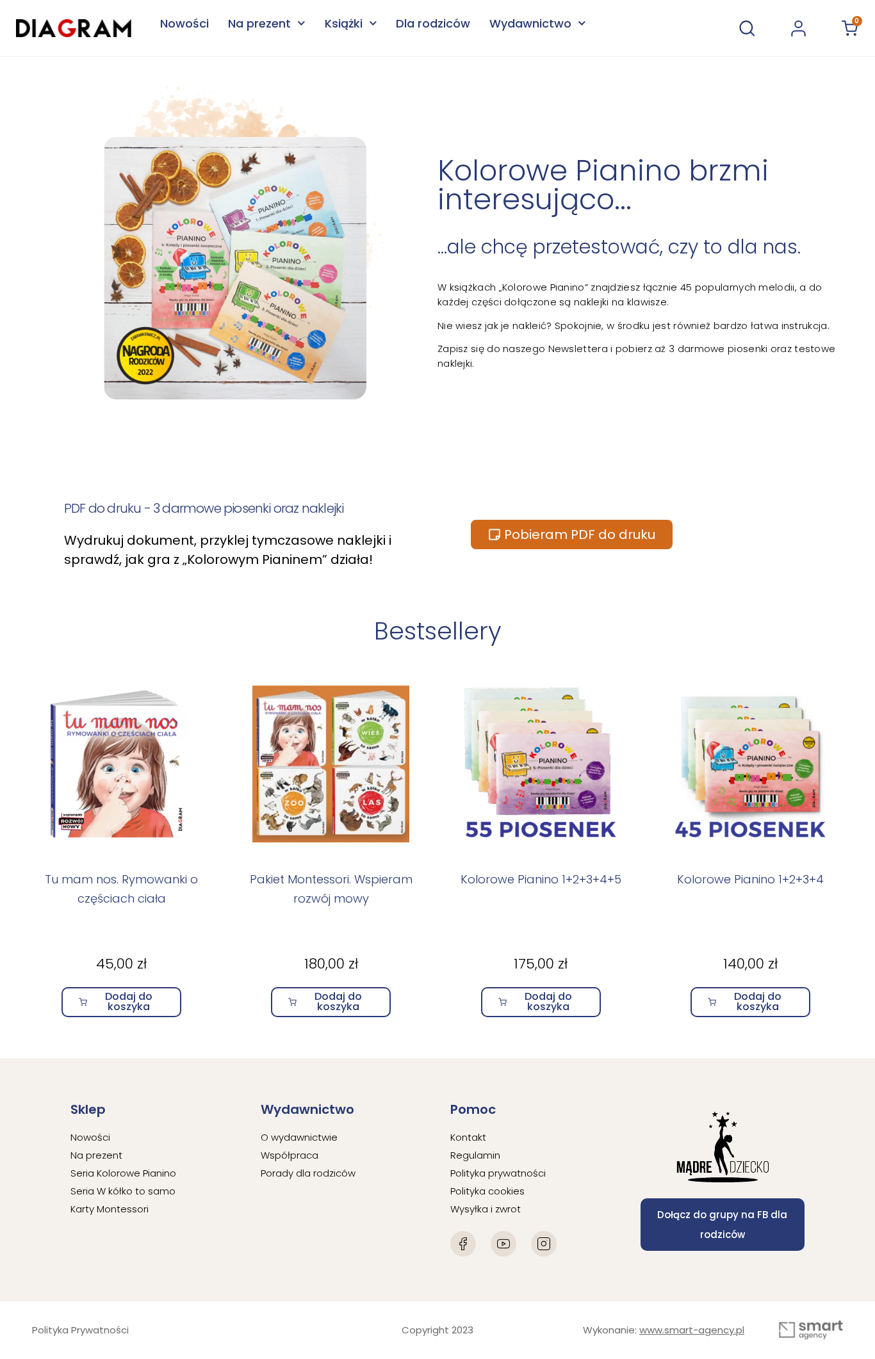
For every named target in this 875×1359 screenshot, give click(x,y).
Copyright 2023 (437, 1330)
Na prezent (259, 23)
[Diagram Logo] (73, 28)
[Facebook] (463, 1244)
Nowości (184, 23)
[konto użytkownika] (798, 28)
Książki (344, 23)
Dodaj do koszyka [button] (128, 1001)
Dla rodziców (433, 23)
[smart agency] (811, 1330)
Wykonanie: (663, 1330)
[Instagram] (544, 1244)
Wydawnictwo (530, 23)
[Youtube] (503, 1244)
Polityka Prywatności (80, 1330)
